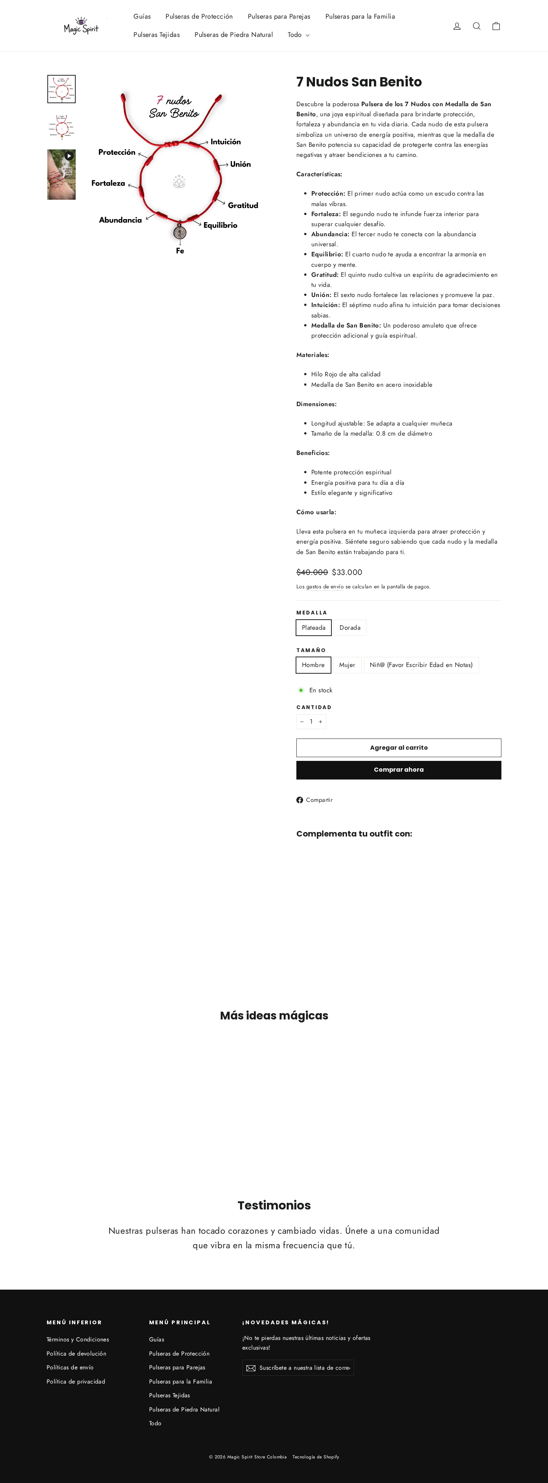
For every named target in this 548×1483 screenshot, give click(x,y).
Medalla (312, 613)
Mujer (347, 664)
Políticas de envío (70, 1367)
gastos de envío (325, 586)
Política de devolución (76, 1353)
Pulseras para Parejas (279, 16)
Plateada (313, 627)
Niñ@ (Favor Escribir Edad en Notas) (421, 664)
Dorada (350, 627)
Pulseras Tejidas (156, 34)
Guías (142, 16)
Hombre (313, 664)
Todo (296, 34)
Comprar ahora (399, 769)
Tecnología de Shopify (316, 1457)
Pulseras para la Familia (360, 16)
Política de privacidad (76, 1381)
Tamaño (311, 651)
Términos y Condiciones (78, 1339)
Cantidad (314, 708)
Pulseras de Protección (199, 16)
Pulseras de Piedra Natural (234, 34)
